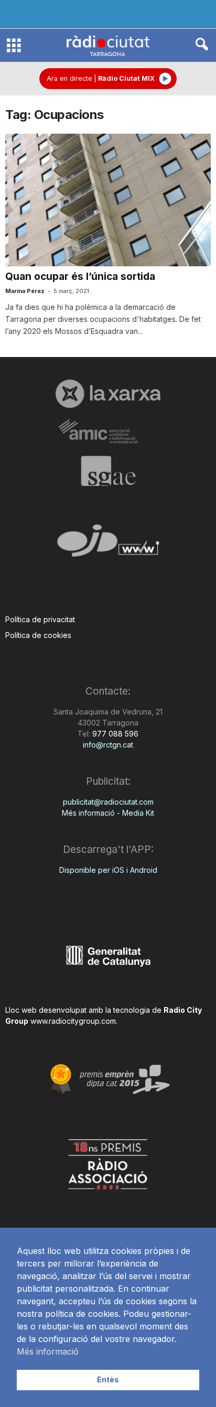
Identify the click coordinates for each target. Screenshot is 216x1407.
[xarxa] (108, 394)
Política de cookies (38, 635)
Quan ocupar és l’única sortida (80, 276)
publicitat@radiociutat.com (108, 801)
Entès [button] (108, 1379)
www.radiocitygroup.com (73, 1020)
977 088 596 (114, 733)
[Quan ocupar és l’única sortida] (108, 200)
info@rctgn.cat (108, 744)
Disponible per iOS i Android (108, 869)
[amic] (108, 432)
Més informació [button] (48, 1351)
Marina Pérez (25, 291)
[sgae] (108, 471)
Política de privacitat (40, 619)
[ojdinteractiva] (108, 545)
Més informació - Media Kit (108, 812)
